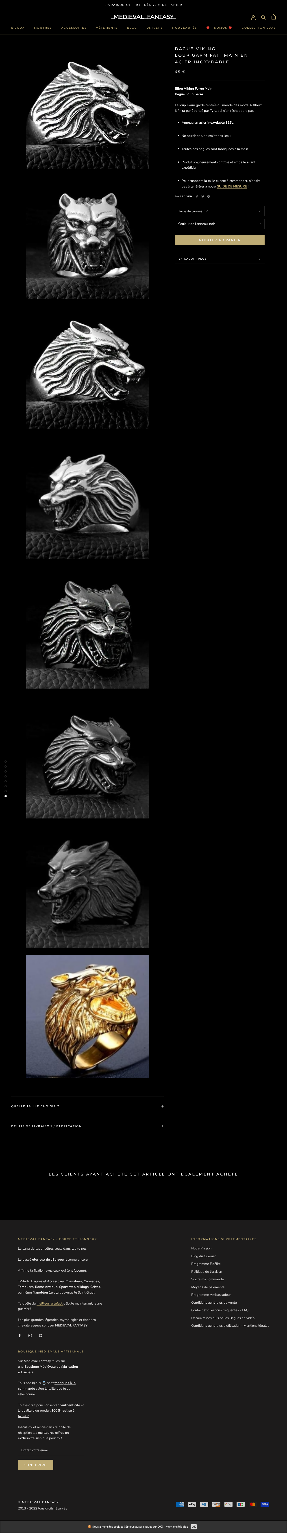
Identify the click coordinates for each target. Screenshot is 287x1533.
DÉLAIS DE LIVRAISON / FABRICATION (46, 1126)
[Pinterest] (208, 196)
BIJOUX (18, 27)
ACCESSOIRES (74, 27)
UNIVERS (155, 27)
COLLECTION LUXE (259, 27)
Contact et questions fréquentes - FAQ (220, 1310)
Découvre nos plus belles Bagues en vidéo (222, 1318)
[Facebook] (197, 196)
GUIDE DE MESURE (232, 186)
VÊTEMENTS (107, 27)
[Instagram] (30, 1335)
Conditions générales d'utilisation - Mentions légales (230, 1325)
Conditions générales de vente (214, 1302)
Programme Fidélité (206, 1264)
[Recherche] (263, 17)
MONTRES (43, 27)
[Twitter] (202, 196)
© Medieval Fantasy (38, 1502)
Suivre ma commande (207, 1279)
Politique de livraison (206, 1271)
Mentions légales (177, 1527)
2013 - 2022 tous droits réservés (42, 1508)
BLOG (132, 27)
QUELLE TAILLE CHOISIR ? (35, 1106)
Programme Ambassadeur (211, 1294)
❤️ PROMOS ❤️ (219, 27)
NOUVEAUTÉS (184, 27)
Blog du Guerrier (203, 1256)
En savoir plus (192, 258)
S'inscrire (35, 1465)
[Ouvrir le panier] (274, 16)
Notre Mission (201, 1248)
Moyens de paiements (207, 1287)
